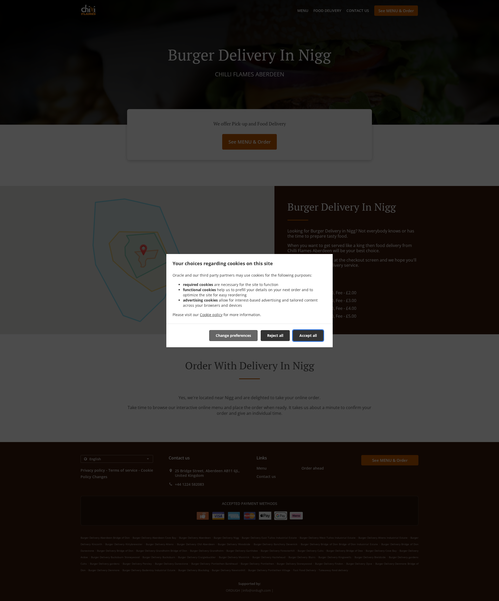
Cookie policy (211, 314)
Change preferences (233, 335)
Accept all (308, 335)
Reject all (275, 335)
